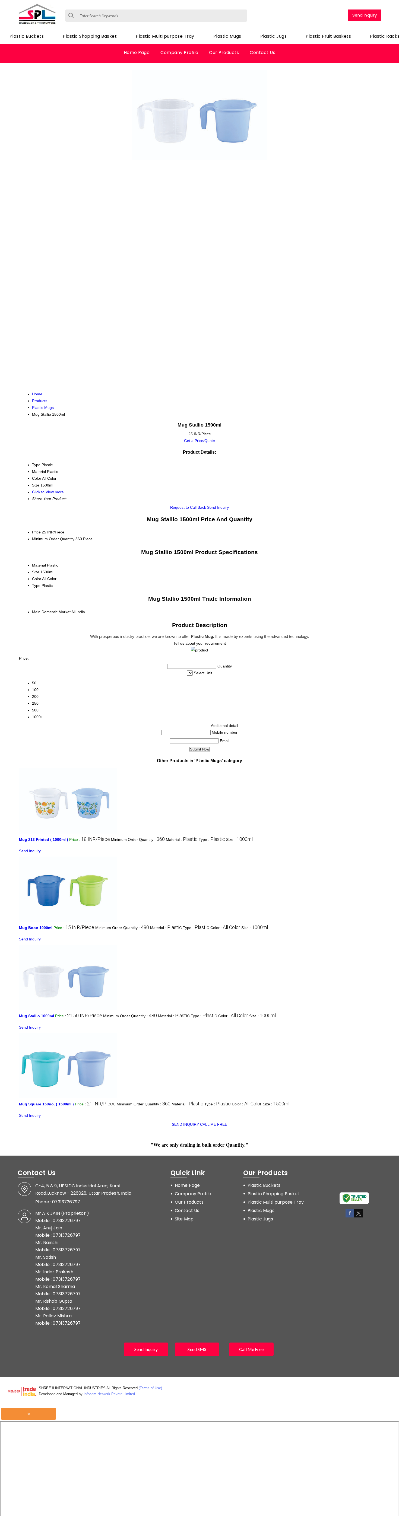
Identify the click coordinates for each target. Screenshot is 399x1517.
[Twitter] (358, 1216)
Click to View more (48, 492)
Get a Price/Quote (199, 440)
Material (39, 565)
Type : (212, 839)
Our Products (224, 52)
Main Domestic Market (51, 612)
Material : (182, 839)
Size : (239, 839)
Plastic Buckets (27, 36)
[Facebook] (350, 1216)
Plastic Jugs (273, 36)
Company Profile (179, 52)
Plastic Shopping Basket (90, 36)
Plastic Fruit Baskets (328, 36)
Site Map (184, 1219)
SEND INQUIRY (185, 1124)
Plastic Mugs (227, 36)
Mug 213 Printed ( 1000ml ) (43, 839)
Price (36, 532)
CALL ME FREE (213, 1124)
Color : (225, 928)
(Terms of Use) (150, 1388)
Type (36, 585)
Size (35, 572)
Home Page (137, 52)
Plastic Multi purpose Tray (165, 36)
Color (36, 579)
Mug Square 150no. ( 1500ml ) (46, 1104)
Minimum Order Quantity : (138, 839)
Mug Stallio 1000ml (36, 1016)
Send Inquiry (364, 15)
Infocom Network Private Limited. (110, 1394)
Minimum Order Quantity (53, 539)
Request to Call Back (188, 507)
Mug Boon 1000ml (35, 928)
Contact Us (262, 52)
